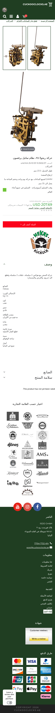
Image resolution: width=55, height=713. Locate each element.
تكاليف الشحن (46, 603)
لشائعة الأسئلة (46, 595)
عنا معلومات (47, 562)
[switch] (9, 702)
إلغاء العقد (48, 611)
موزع (50, 573)
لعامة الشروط (46, 565)
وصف (48, 264)
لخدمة (49, 589)
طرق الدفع (47, 599)
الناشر (49, 581)
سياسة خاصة (46, 577)
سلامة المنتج (43, 377)
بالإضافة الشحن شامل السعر (40, 208)
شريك (49, 569)
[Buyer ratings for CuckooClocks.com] (38, 637)
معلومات (47, 555)
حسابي (49, 607)
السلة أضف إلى (29, 224)
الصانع (47, 372)
